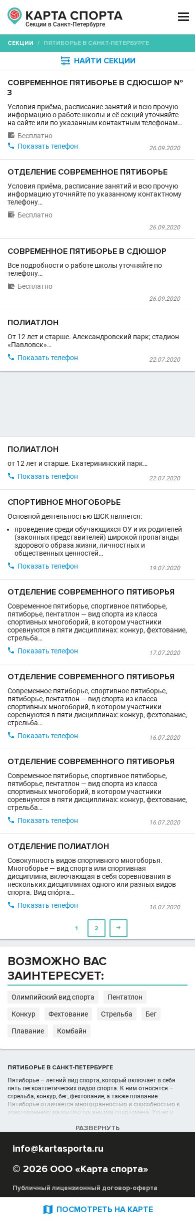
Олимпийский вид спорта (53, 997)
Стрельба (116, 1014)
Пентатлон (125, 997)
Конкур (24, 1014)
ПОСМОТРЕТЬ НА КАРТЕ (97, 1209)
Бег (151, 1014)
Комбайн (71, 1031)
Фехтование (68, 1014)
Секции (21, 43)
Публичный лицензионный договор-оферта (85, 1188)
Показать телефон (48, 146)
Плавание (28, 1031)
